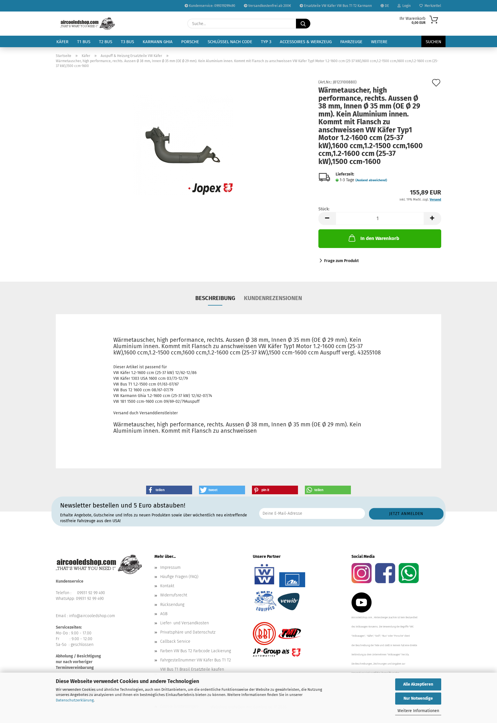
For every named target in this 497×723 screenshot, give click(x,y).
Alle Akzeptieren (418, 684)
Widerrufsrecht (173, 595)
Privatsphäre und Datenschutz (187, 632)
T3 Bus (127, 41)
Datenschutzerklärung (75, 700)
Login (406, 6)
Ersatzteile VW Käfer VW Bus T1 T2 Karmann (337, 6)
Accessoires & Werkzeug (306, 41)
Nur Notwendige (418, 698)
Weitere (379, 41)
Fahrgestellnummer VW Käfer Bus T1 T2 (195, 660)
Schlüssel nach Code (230, 41)
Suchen (433, 41)
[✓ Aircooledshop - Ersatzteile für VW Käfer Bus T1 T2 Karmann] (87, 24)
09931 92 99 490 (91, 592)
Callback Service (175, 641)
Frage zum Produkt (341, 260)
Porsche (190, 41)
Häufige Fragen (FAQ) (179, 576)
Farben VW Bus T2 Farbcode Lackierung (195, 650)
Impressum (170, 567)
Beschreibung (215, 298)
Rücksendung (172, 604)
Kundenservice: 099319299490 (211, 6)
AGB (163, 613)
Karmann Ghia (158, 41)
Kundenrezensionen (273, 298)
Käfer (62, 41)
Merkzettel (432, 6)
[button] (327, 218)
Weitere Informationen (418, 710)
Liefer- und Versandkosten (184, 623)
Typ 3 (266, 41)
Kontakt (167, 585)
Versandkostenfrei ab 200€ (269, 6)
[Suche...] (303, 23)
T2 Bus (105, 41)
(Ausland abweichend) (371, 180)
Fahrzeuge (351, 41)
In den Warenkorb (379, 238)
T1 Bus (83, 41)
